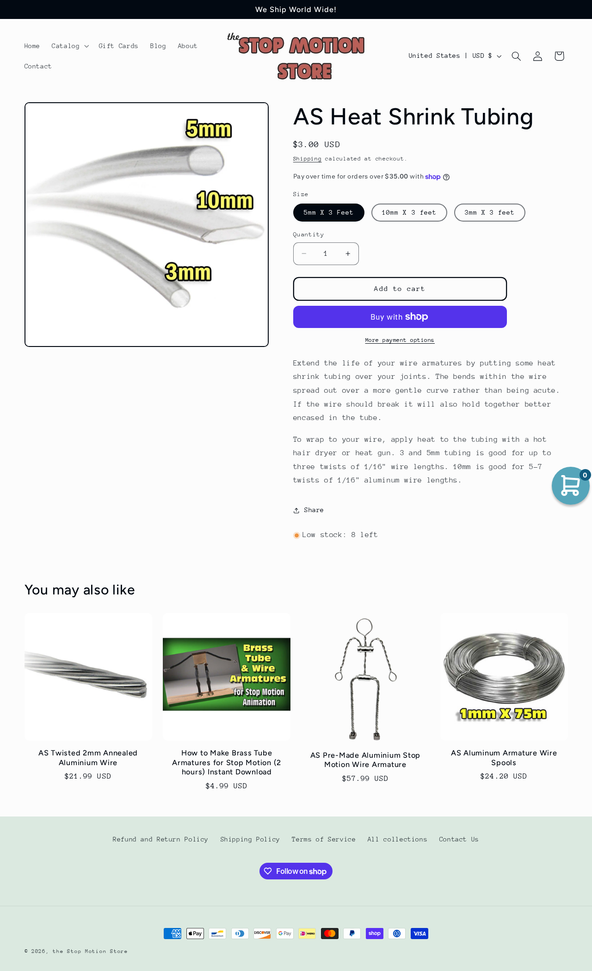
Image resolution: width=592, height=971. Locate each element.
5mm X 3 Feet (329, 212)
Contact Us (459, 839)
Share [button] (314, 510)
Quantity (308, 234)
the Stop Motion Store (90, 951)
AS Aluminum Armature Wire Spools (504, 757)
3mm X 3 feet (490, 212)
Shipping (307, 159)
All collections (397, 839)
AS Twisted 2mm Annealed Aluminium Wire (88, 757)
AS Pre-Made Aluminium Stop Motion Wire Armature (365, 760)
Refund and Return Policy (161, 839)
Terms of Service (324, 839)
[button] (69, 46)
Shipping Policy (250, 839)
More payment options (400, 340)
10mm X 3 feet (409, 212)
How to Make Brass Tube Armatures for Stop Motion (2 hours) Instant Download (226, 762)
